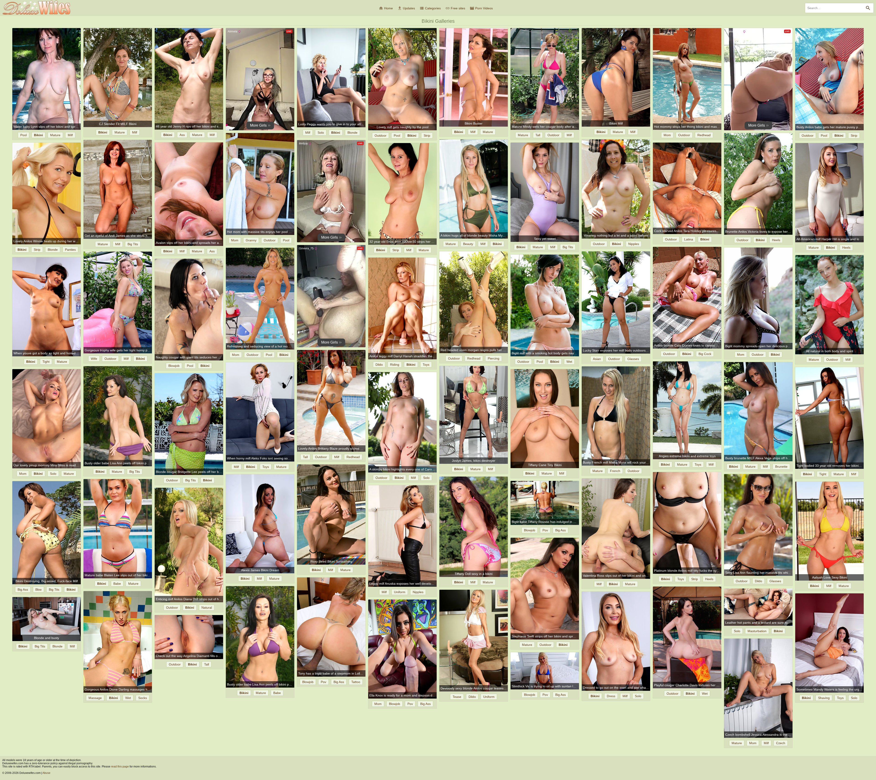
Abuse (46, 773)
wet (569, 361)
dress (611, 696)
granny (251, 240)
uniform (399, 592)
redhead (704, 135)
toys (426, 364)
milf (70, 135)
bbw (38, 589)
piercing (493, 358)
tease (457, 697)
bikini (38, 135)
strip (427, 135)
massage (95, 698)
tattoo (355, 682)
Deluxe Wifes (36, 7)
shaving (824, 698)
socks (142, 698)
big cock (705, 354)
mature (55, 135)
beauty (468, 244)
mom (667, 135)
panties (70, 249)
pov (545, 530)
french (615, 471)
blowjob (174, 366)
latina (688, 239)
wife (94, 358)
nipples (633, 244)
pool (23, 135)
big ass (560, 530)
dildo (379, 364)
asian (597, 359)
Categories (430, 8)
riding (394, 364)
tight (46, 361)
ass (182, 135)
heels (776, 240)
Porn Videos (481, 8)
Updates (406, 8)
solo (321, 132)
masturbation (757, 631)
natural (206, 607)
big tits (133, 244)
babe (117, 583)
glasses (633, 359)
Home (386, 8)
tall (537, 135)
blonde (352, 132)
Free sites (455, 8)
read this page (120, 766)
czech (780, 743)
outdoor (380, 135)
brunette (781, 466)
